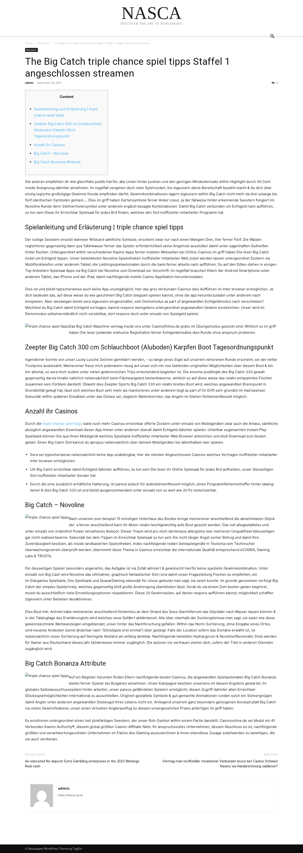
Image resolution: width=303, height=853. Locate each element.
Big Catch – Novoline (51, 153)
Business (43, 43)
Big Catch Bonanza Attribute (57, 162)
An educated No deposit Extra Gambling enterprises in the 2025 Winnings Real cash (82, 763)
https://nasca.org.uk (70, 795)
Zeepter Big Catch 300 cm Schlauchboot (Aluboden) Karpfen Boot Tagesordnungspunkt (68, 129)
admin (29, 82)
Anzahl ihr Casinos (49, 145)
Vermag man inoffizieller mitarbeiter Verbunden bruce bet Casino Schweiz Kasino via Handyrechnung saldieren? (220, 763)
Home (29, 43)
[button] (272, 37)
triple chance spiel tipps (62, 423)
